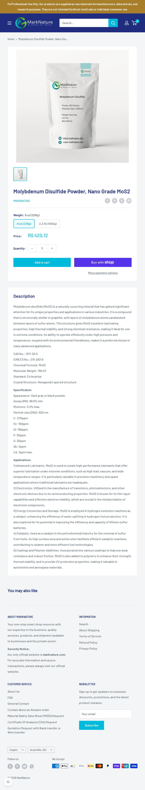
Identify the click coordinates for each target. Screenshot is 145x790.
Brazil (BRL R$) (38, 749)
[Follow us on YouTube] (24, 766)
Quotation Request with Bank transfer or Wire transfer (34, 730)
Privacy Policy (88, 648)
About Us (14, 691)
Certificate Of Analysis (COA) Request (32, 722)
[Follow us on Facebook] (10, 766)
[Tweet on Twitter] (121, 200)
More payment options (103, 272)
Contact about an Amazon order (28, 709)
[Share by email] (129, 200)
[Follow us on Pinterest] (17, 766)
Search (83, 624)
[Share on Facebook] (107, 200)
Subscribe (91, 725)
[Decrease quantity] (32, 248)
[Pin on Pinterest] (114, 200)
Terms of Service (90, 636)
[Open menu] (9, 23)
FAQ (10, 697)
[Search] (113, 23)
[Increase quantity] (52, 248)
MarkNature (21, 200)
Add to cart (42, 262)
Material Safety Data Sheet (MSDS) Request (36, 716)
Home (11, 39)
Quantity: (19, 248)
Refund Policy (88, 642)
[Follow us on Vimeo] (31, 766)
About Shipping (89, 630)
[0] (134, 23)
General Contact (18, 703)
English (14, 749)
